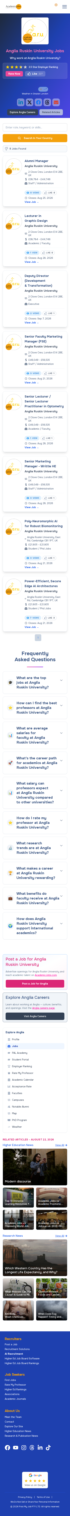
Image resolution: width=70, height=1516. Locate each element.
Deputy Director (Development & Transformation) (38, 281)
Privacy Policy (25, 1497)
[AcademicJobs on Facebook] (8, 1447)
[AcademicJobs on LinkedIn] (40, 1447)
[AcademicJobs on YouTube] (16, 1447)
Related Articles (51, 112)
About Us (12, 1411)
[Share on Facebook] (38, 102)
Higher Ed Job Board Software (22, 1358)
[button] (64, 6)
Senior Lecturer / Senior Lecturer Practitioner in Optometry (44, 401)
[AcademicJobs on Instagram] (24, 1447)
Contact (9, 1421)
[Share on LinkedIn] (20, 102)
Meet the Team (13, 1417)
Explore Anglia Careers (22, 112)
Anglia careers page (43, 1008)
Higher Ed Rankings (16, 1389)
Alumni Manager (36, 161)
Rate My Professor (15, 1384)
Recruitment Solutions (17, 1349)
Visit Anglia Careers (35, 1016)
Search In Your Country (38, 138)
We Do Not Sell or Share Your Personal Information (35, 1502)
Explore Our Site (14, 1426)
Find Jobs (10, 1380)
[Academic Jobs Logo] (13, 7)
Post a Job (11, 1344)
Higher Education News (18, 1431)
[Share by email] (56, 102)
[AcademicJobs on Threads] (32, 1447)
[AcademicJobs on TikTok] (49, 1447)
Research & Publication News (21, 1435)
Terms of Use (43, 1497)
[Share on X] (29, 102)
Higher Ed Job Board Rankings (22, 1363)
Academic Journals (15, 1398)
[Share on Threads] (47, 102)
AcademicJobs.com (46, 975)
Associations (12, 1394)
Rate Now (14, 73)
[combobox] (56, 5)
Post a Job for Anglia (35, 983)
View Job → (32, 201)
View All (59, 1145)
